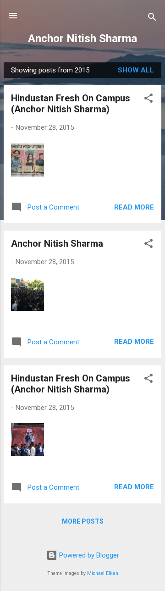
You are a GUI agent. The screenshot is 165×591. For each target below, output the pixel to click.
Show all (136, 70)
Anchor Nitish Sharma (82, 38)
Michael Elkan (102, 573)
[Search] (152, 19)
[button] (148, 100)
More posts (83, 521)
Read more (134, 207)
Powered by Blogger (88, 555)
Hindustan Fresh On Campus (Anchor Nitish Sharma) (70, 104)
